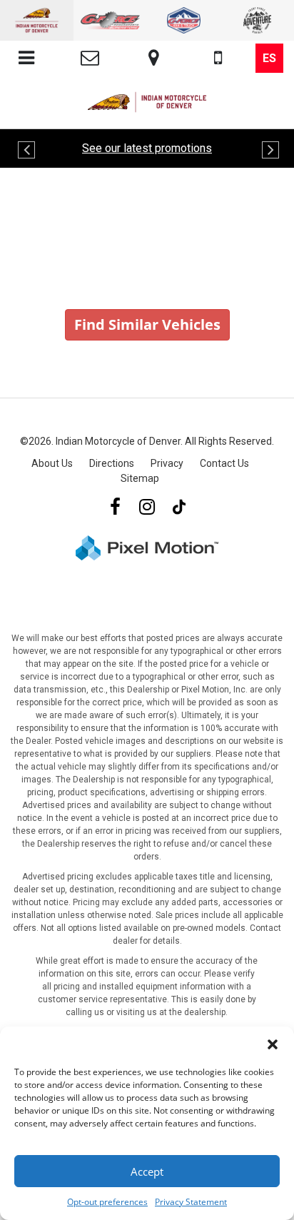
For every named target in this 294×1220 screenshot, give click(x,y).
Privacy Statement (191, 1202)
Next (269, 154)
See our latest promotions (147, 148)
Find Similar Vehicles (147, 324)
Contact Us (224, 463)
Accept (147, 1171)
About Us (52, 463)
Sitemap (140, 478)
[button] (272, 1044)
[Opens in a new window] (115, 507)
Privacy (167, 463)
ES (269, 58)
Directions (111, 463)
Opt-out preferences (107, 1202)
